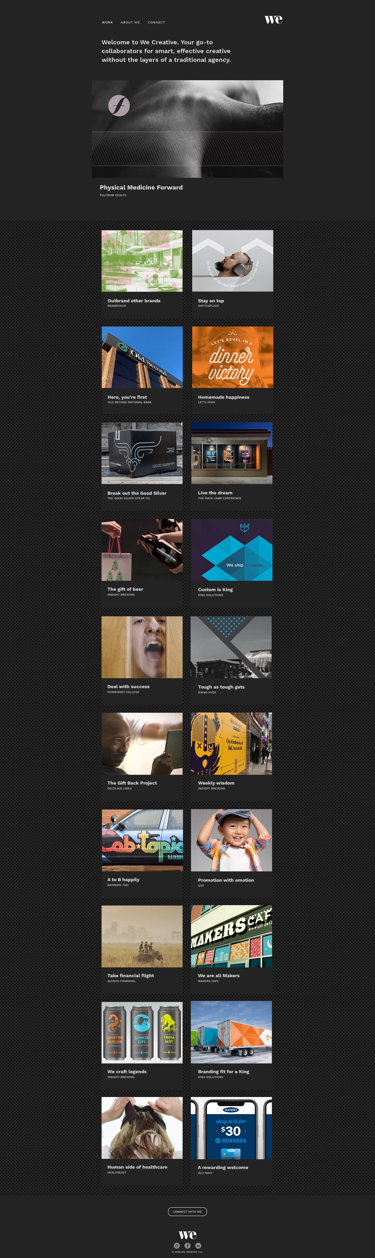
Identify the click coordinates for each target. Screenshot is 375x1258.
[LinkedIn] (198, 1246)
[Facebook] (187, 1246)
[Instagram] (177, 1246)
